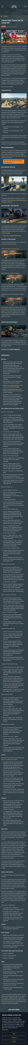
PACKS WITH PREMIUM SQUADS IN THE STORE (13, 161)
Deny (14, 1033)
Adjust (14, 1041)
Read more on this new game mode (12, 235)
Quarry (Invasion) (15, 389)
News (6, 16)
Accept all (14, 1037)
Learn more (5, 1029)
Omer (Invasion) (14, 385)
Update (3, 26)
